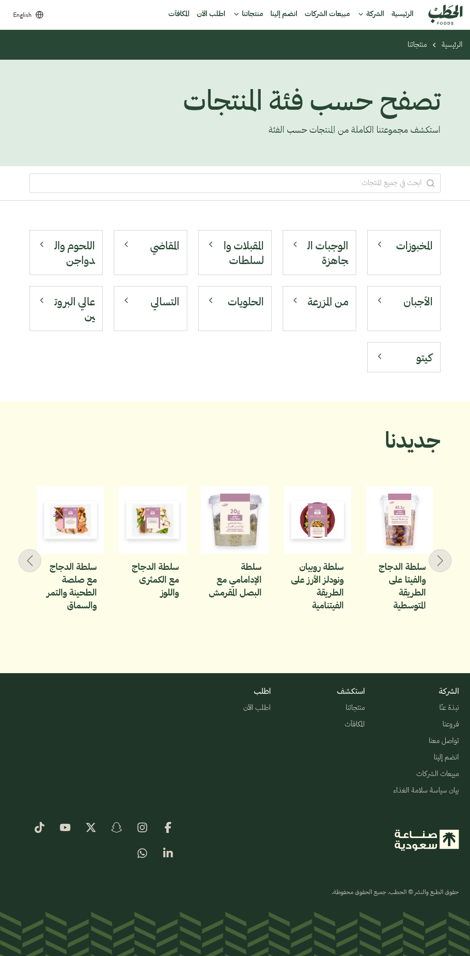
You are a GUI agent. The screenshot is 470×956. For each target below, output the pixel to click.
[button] (29, 560)
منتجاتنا (417, 45)
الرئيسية (452, 45)
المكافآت (355, 724)
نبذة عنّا (449, 708)
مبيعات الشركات (437, 774)
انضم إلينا (446, 757)
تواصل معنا (444, 741)
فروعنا (450, 724)
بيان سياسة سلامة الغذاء (426, 790)
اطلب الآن (257, 708)
